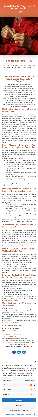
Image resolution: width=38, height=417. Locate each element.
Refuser (19, 405)
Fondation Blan (11, 337)
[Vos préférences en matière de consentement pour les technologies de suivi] (35, 414)
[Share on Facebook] (14, 352)
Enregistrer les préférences (19, 410)
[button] (35, 362)
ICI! (31, 346)
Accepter (19, 400)
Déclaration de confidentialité (24, 414)
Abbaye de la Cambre (13, 335)
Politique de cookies (9, 414)
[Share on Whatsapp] (24, 352)
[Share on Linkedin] (19, 352)
